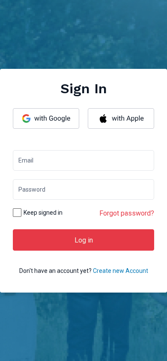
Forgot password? (126, 213)
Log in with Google (46, 118)
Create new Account (120, 270)
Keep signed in (43, 212)
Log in (84, 240)
